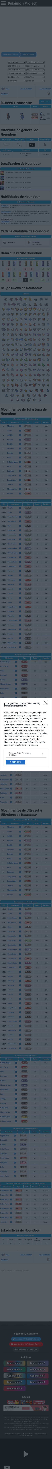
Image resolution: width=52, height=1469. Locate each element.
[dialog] (26, 734)
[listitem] (26, 754)
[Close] (46, 703)
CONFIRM (15, 762)
